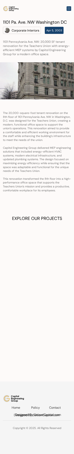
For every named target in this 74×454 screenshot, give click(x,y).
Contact (55, 408)
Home (16, 408)
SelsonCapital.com (47, 415)
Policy (35, 408)
